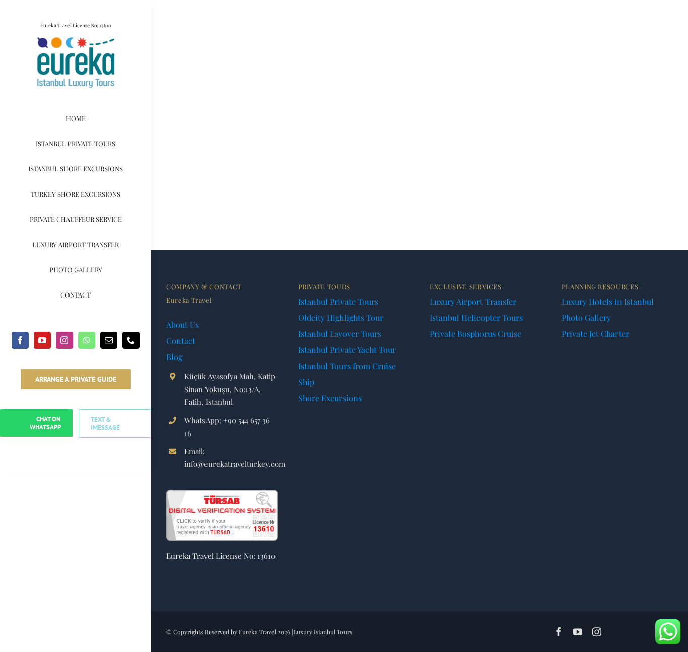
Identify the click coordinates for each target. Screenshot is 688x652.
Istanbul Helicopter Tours (476, 317)
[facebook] (20, 340)
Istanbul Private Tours (338, 301)
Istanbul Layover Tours (339, 333)
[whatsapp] (86, 340)
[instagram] (64, 340)
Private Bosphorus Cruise (475, 333)
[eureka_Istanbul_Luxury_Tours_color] (76, 39)
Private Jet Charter (595, 333)
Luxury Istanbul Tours (322, 632)
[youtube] (42, 340)
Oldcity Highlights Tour (340, 317)
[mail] (108, 340)
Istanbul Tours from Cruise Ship (347, 374)
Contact (180, 340)
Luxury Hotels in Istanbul (608, 301)
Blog (174, 356)
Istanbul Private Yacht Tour (347, 349)
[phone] (131, 340)
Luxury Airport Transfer (473, 301)
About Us (182, 324)
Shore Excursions (330, 398)
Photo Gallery (586, 317)
